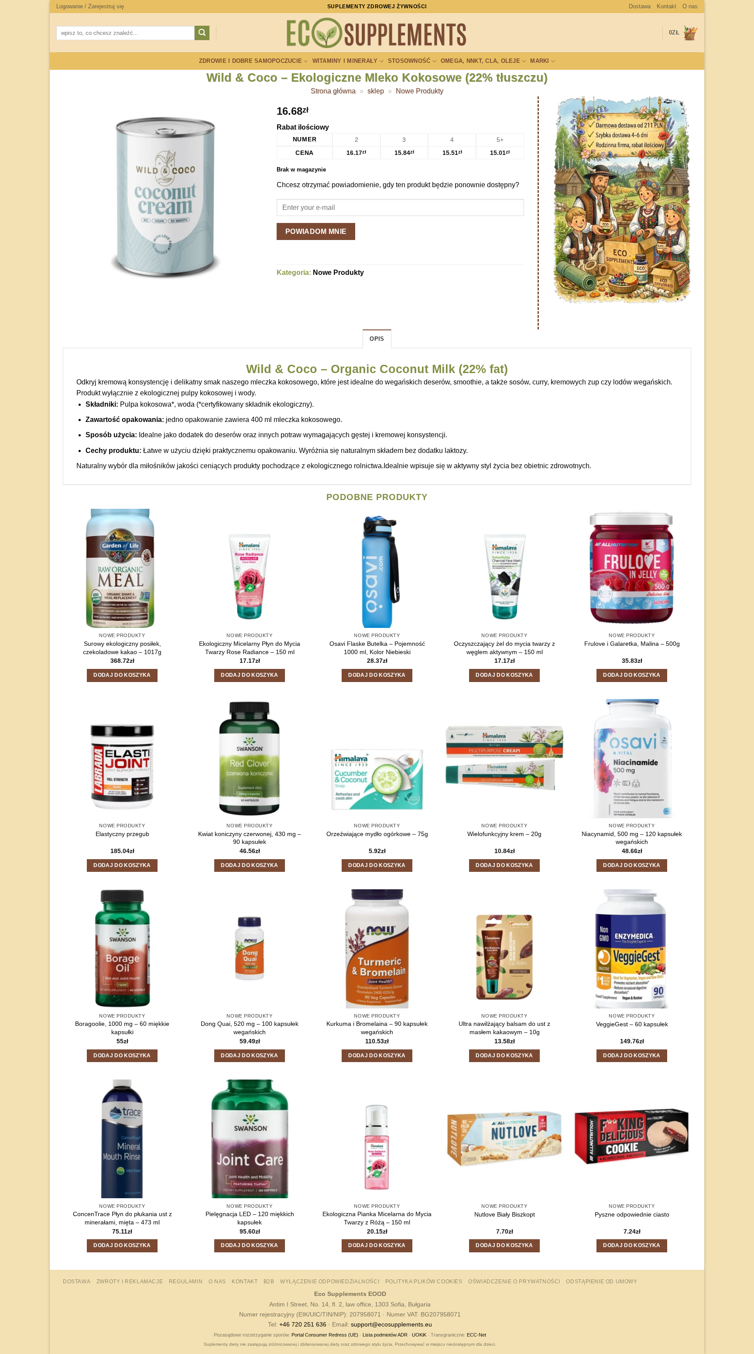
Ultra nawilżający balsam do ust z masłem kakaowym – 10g (504, 1027)
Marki (539, 61)
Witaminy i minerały (345, 61)
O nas (690, 6)
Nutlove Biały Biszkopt (504, 1214)
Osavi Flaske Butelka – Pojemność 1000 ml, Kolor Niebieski (377, 647)
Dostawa (640, 6)
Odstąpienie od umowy (601, 1282)
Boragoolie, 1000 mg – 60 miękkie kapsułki (122, 1027)
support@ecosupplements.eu (391, 1324)
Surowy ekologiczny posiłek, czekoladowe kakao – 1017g (122, 647)
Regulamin (186, 1282)
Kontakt (666, 6)
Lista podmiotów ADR (385, 1334)
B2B (269, 1282)
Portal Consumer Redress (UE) (324, 1334)
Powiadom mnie (316, 231)
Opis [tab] (377, 339)
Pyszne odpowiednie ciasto (632, 1214)
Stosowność (409, 61)
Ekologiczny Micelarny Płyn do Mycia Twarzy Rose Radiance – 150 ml (249, 647)
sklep (375, 91)
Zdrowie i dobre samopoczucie (250, 61)
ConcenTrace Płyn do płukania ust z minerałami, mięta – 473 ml (122, 1218)
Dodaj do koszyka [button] (122, 675)
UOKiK (419, 1334)
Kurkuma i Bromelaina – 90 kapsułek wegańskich (377, 1027)
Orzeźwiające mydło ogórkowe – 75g (377, 833)
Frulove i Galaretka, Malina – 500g (632, 643)
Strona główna (333, 91)
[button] (90, 6)
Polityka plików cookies (424, 1282)
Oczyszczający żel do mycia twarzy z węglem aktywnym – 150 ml (504, 647)
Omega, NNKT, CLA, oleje (480, 61)
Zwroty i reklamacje (129, 1282)
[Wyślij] (202, 33)
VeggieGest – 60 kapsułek (632, 1024)
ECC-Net (476, 1334)
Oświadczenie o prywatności (514, 1282)
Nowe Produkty (419, 91)
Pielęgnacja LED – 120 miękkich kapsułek (250, 1218)
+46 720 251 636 (302, 1324)
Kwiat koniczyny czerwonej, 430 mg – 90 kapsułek (249, 838)
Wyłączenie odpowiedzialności (329, 1282)
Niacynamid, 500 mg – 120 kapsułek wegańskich (632, 838)
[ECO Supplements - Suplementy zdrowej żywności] (377, 33)
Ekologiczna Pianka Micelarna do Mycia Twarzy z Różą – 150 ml (377, 1218)
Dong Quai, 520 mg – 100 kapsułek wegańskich (249, 1027)
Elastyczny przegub (122, 833)
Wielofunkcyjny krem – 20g (504, 833)
